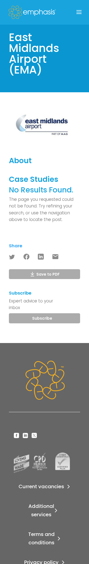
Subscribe (42, 318)
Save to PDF (48, 274)
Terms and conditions (41, 538)
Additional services (41, 510)
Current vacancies (41, 486)
